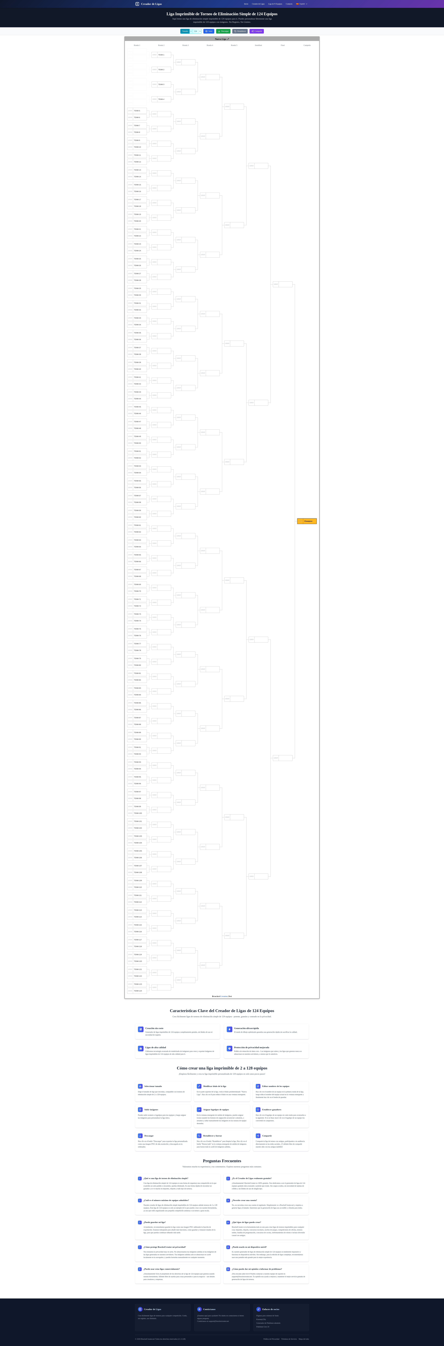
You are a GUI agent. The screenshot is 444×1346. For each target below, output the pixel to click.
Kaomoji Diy (261, 1319)
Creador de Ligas (258, 4)
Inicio (246, 4)
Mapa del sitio (304, 1339)
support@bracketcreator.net (219, 1321)
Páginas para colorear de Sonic (267, 1316)
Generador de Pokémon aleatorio (268, 1323)
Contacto (289, 4)
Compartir (258, 31)
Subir (210, 31)
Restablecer (241, 31)
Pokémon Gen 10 (262, 1327)
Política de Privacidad (271, 1339)
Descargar (225, 31)
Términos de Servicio (289, 1339)
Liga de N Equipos (275, 4)
